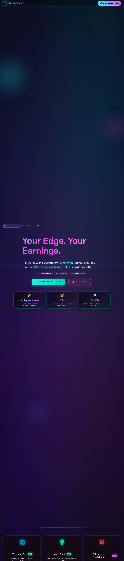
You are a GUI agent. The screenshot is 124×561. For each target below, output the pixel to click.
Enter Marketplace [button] (110, 3)
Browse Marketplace (72, 282)
